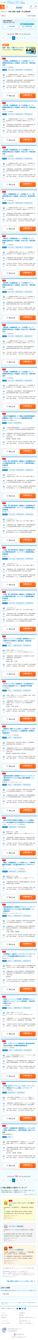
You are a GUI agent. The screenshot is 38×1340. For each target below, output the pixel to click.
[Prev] (3, 38)
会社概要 (21, 1313)
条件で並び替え (32, 16)
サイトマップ (4, 1321)
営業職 (19, 1302)
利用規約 (21, 1315)
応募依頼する (27, 95)
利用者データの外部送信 (25, 1323)
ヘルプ (3, 1313)
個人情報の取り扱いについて (15, 1329)
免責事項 (3, 1317)
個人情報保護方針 (12, 1331)
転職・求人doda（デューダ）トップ (9, 1302)
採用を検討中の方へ (24, 1321)
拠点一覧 (3, 1315)
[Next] (35, 38)
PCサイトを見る (5, 1323)
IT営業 (23, 1302)
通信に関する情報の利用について (27, 1317)
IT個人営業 (5, 1294)
